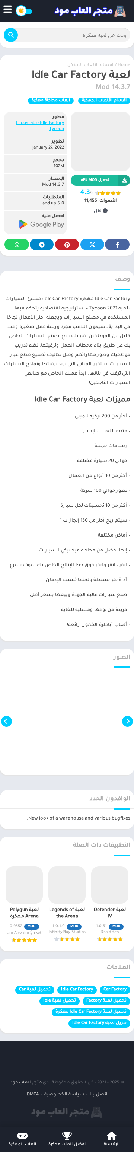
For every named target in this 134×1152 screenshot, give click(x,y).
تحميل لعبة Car (35, 989)
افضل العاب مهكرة (67, 1144)
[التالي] (6, 721)
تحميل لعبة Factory (106, 1001)
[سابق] (127, 721)
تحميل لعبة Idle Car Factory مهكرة (91, 1012)
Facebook (117, 244)
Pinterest (67, 244)
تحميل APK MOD (95, 180)
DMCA (33, 1094)
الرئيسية (111, 1144)
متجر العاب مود (26, 1083)
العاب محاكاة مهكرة (51, 100)
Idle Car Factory (77, 989)
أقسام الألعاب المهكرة (89, 65)
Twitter (92, 244)
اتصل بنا (98, 1094)
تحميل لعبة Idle (59, 1001)
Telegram (42, 244)
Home (124, 65)
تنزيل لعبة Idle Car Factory (99, 1023)
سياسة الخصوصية (64, 1094)
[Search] (11, 35)
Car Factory (115, 989)
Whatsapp (16, 244)
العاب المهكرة (22, 1144)
